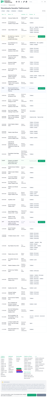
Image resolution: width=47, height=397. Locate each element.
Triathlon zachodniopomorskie (39, 370)
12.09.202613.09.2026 (4, 236)
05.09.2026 (4, 137)
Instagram (18, 359)
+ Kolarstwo (13, 11)
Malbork (23, 125)
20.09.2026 (4, 293)
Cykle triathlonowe (11, 369)
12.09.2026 (4, 205)
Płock (23, 69)
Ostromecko (23, 323)
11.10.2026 (4, 329)
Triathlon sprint (4, 370)
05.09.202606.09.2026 (4, 172)
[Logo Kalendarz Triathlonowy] (6, 1)
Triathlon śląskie (38, 362)
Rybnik (22, 199)
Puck (23, 246)
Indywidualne (11, 367)
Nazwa (9, 14)
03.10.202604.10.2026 (4, 323)
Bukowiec (23, 83)
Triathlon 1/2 (3, 363)
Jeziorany (23, 132)
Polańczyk (23, 137)
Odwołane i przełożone (11, 372)
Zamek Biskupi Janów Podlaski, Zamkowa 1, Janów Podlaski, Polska (24, 154)
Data (3, 14)
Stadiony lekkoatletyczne (29, 376)
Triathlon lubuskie (27, 362)
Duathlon (10, 358)
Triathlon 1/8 (3, 366)
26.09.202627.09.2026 (4, 298)
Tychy (22, 317)
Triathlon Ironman (2, 361)
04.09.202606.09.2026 (4, 117)
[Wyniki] (21, 1)
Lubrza (22, 217)
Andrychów (23, 298)
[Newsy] (26, 1)
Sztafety (10, 365)
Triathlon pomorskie (39, 361)
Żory (22, 271)
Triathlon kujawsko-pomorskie (28, 360)
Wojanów (23, 76)
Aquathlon (11, 359)
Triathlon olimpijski (2, 368)
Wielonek (23, 293)
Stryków (22, 235)
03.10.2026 (4, 317)
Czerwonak (24, 310)
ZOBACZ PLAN (41, 36)
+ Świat (3, 11)
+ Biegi (8, 11)
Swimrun (10, 361)
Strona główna (4, 5)
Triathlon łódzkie (27, 365)
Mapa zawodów (27, 378)
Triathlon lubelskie (27, 363)
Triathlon (2, 359)
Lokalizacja (23, 14)
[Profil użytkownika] (45, 1)
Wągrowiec (24, 57)
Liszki (23, 182)
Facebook (18, 358)
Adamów (23, 304)
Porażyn (24, 23)
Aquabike (10, 362)
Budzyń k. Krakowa (23, 194)
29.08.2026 (4, 18)
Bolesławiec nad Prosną (23, 111)
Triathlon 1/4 (3, 365)
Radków (23, 205)
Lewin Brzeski (24, 187)
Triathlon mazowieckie (28, 368)
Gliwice (22, 254)
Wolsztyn (24, 279)
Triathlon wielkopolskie (39, 368)
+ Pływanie (20, 11)
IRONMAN (3, 374)
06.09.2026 (4, 182)
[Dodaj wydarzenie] (42, 1)
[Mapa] (16, 1)
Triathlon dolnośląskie (28, 358)
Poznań (24, 43)
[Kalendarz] (19, 1)
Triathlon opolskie (27, 369)
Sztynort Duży (24, 212)
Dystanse (31, 14)
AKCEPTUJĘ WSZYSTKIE (32, 395)
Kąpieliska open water (28, 375)
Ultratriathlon (3, 376)
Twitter (17, 361)
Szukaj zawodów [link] (12, 5)
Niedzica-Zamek (24, 18)
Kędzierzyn (23, 106)
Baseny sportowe (27, 373)
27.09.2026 (4, 304)
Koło (24, 288)
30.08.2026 (4, 29)
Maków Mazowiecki (23, 260)
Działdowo (23, 265)
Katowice (23, 63)
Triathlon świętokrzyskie (39, 364)
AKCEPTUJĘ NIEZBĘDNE (41, 395)
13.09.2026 (4, 245)
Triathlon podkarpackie (39, 358)
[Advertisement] (23, 342)
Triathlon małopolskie (28, 366)
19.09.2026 (4, 279)
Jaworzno (23, 177)
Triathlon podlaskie (39, 359)
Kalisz (24, 30)
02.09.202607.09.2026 (4, 111)
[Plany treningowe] (24, 1)
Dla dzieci (10, 364)
